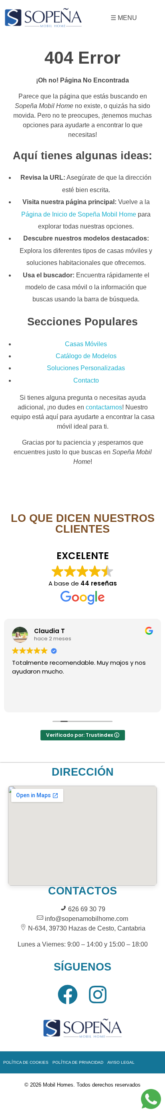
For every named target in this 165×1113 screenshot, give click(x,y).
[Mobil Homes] (43, 17)
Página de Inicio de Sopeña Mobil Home (78, 214)
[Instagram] (98, 995)
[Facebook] (68, 995)
